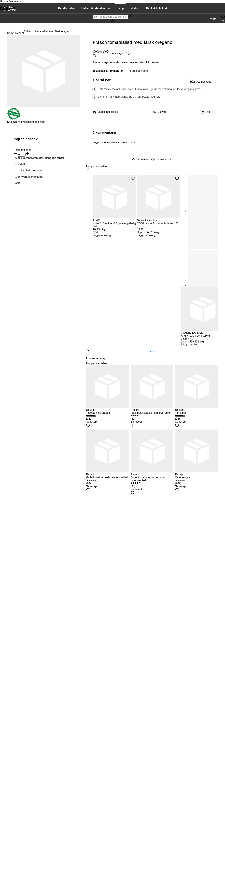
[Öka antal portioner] (27, 153)
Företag (11, 10)
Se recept (91, 421)
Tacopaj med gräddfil (98, 412)
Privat (10, 7)
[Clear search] (130, 16)
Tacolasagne (182, 477)
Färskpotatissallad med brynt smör (151, 412)
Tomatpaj (180, 412)
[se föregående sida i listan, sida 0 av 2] (88, 170)
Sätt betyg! (117, 53)
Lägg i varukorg (102, 235)
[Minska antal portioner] (16, 153)
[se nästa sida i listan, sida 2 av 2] (88, 351)
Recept (19, 33)
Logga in (214, 18)
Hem (10, 33)
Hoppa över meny (10, 1)
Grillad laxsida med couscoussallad (107, 477)
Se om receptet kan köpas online (26, 121)
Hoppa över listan (96, 166)
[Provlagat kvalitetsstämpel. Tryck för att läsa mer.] (14, 119)
